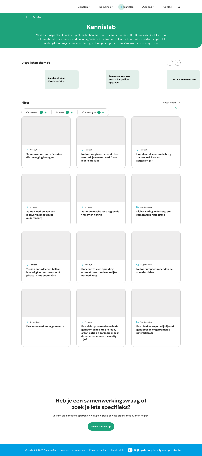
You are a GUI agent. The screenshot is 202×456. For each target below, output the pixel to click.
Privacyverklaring (97, 450)
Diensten (83, 6)
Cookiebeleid (117, 450)
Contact (168, 6)
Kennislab (128, 6)
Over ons (147, 6)
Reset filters (169, 102)
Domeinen (105, 6)
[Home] (26, 17)
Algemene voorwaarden (73, 450)
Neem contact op (101, 426)
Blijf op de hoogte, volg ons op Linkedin (157, 450)
